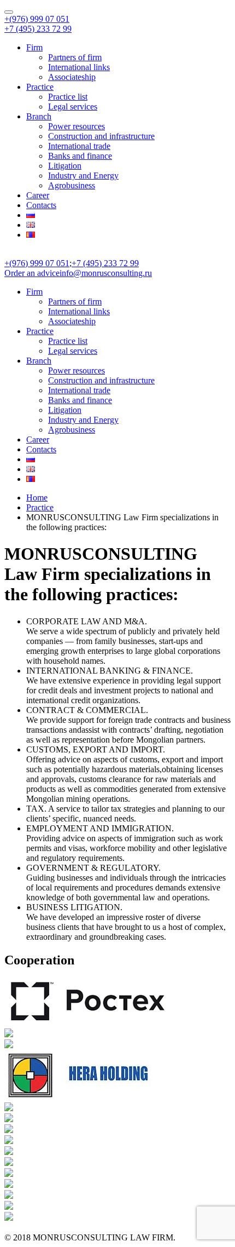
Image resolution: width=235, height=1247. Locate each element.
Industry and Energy (83, 175)
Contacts (41, 205)
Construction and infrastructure (101, 136)
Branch (38, 116)
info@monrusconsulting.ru (106, 273)
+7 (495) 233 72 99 (38, 28)
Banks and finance (80, 155)
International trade (79, 146)
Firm (34, 47)
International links (79, 67)
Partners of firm (75, 57)
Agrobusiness (71, 185)
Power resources (76, 126)
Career (37, 195)
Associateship (72, 77)
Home (37, 497)
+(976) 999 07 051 (36, 19)
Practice (40, 86)
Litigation (64, 165)
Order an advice (32, 273)
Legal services (72, 106)
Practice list (67, 96)
